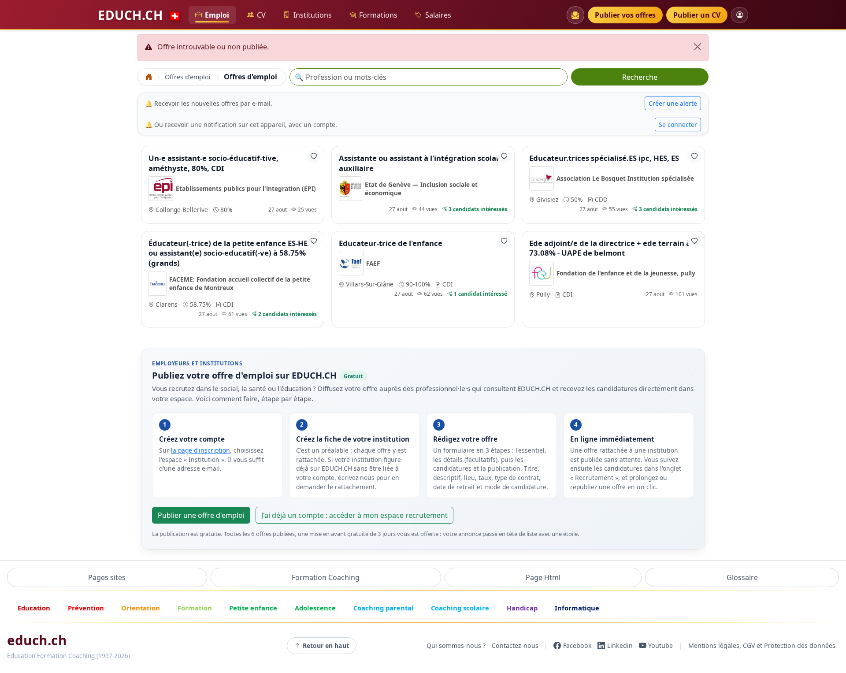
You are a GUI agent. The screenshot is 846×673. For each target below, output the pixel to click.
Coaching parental (383, 607)
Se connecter (678, 124)
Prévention (86, 607)
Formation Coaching (326, 577)
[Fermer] (697, 46)
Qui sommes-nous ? (456, 645)
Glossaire (742, 577)
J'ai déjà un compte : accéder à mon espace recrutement (354, 515)
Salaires (438, 15)
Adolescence (315, 607)
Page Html (543, 577)
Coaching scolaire (460, 607)
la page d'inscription (200, 450)
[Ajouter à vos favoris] (314, 156)
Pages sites (107, 577)
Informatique (577, 607)
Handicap (522, 607)
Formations (378, 15)
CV (261, 15)
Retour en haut (326, 645)
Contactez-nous (515, 645)
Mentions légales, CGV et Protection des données (761, 645)
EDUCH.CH (140, 15)
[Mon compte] (739, 14)
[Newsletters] (575, 15)
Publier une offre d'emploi (201, 515)
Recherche (639, 77)
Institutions (312, 15)
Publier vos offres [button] (625, 15)
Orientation (140, 607)
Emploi (217, 15)
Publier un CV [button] (696, 15)
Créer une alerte (673, 103)
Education (34, 607)
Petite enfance (253, 607)
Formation (195, 607)
